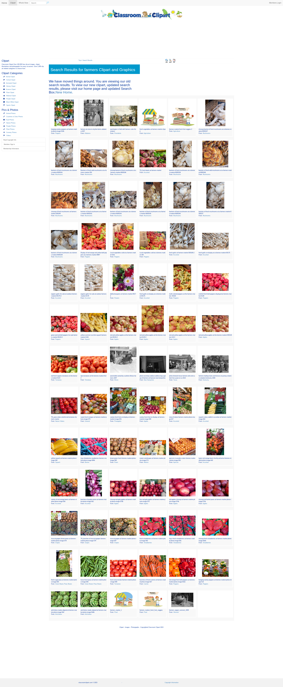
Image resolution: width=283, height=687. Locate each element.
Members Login (275, 2)
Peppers (58, 133)
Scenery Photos (11, 132)
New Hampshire (149, 380)
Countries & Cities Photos (14, 116)
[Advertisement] (141, 38)
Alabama (87, 133)
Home (4, 2)
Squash (87, 339)
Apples (116, 339)
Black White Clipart (12, 102)
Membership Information (11, 148)
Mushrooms (206, 133)
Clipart (13, 2)
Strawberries (148, 542)
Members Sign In (9, 144)
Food (116, 612)
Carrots (146, 584)
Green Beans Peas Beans (63, 584)
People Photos (11, 126)
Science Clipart (11, 89)
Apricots (176, 462)
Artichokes (58, 614)
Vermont (176, 612)
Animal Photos (11, 113)
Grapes (57, 542)
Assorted (146, 172)
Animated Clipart (11, 83)
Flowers (116, 298)
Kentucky (206, 380)
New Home (63, 92)
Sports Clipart (10, 105)
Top (79, 60)
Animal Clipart (10, 77)
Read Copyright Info (9, 140)
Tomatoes (58, 380)
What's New (23, 2)
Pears (116, 462)
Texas (175, 380)
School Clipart (10, 80)
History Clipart (10, 86)
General (87, 421)
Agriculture (147, 133)
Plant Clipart (10, 92)
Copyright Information (171, 682)
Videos (8, 135)
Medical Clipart (11, 96)
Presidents (117, 133)
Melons (146, 462)
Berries (87, 462)
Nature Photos (10, 123)
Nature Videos (59, 421)
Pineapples (117, 421)
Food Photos (10, 120)
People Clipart (10, 99)
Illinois (116, 380)
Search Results (87, 60)
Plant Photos (10, 129)
